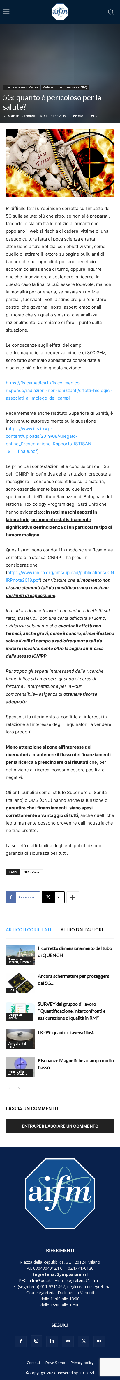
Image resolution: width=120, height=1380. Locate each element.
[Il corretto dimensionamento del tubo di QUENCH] (20, 955)
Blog (11, 990)
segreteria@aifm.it (84, 1280)
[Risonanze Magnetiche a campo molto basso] (20, 1067)
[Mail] (68, 1341)
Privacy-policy (82, 1362)
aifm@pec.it (40, 1280)
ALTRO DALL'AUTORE (82, 929)
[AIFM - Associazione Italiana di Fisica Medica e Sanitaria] (60, 12)
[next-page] (18, 1088)
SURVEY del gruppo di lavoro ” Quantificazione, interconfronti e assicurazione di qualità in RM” (71, 1011)
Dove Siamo (55, 1362)
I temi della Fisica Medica (21, 87)
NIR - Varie (32, 872)
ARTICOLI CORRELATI (28, 929)
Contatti (33, 1362)
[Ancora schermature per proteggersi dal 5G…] (20, 983)
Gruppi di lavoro (15, 1016)
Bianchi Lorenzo (21, 115)
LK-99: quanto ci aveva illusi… (67, 1032)
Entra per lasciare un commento (60, 1125)
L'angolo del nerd (17, 1044)
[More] (72, 897)
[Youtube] (99, 1341)
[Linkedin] (52, 1341)
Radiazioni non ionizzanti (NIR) (65, 87)
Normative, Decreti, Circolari (20, 960)
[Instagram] (36, 1341)
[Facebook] (21, 1341)
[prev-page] (9, 1088)
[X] (83, 1341)
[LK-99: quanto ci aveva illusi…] (20, 1039)
